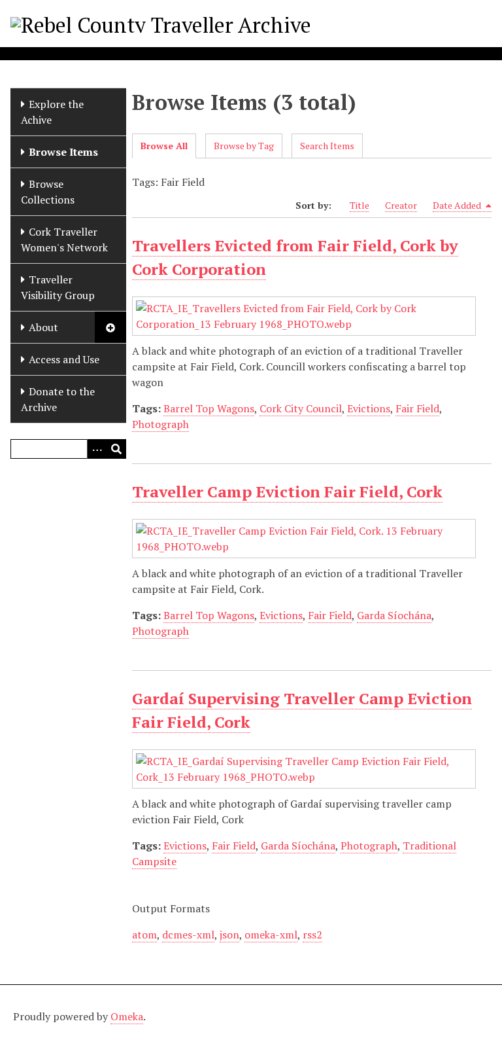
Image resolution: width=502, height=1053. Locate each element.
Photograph (160, 424)
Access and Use (64, 359)
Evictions (368, 408)
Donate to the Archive (58, 399)
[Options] (97, 449)
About (43, 327)
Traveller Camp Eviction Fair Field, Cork (287, 491)
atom (144, 934)
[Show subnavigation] (110, 327)
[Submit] (116, 449)
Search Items (327, 145)
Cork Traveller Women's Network (64, 239)
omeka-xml (270, 934)
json (229, 934)
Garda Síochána (394, 615)
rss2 (312, 934)
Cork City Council (300, 408)
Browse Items (63, 152)
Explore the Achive (52, 112)
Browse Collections (48, 192)
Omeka (126, 1016)
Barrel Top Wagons (208, 408)
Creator (401, 205)
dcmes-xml (188, 934)
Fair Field (417, 408)
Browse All (164, 145)
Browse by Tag (244, 145)
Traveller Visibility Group (58, 287)
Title (359, 205)
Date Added (458, 205)
